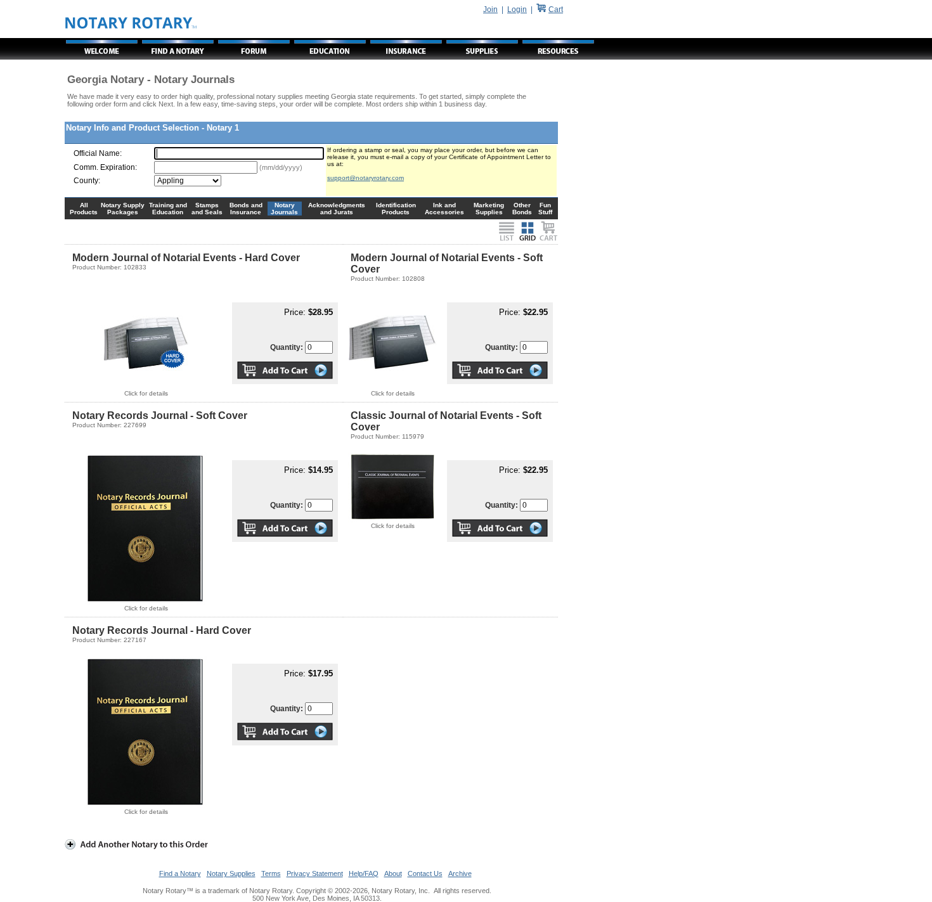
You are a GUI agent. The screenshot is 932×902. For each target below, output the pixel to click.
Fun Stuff (545, 209)
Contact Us (425, 873)
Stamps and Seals (207, 209)
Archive (460, 873)
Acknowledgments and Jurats (336, 209)
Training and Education (168, 209)
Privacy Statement (315, 873)
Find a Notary (180, 873)
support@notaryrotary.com (365, 177)
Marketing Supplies (489, 209)
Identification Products (396, 209)
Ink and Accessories (444, 209)
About (393, 873)
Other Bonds (522, 209)
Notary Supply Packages (123, 209)
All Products (84, 209)
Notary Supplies (231, 873)
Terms (271, 873)
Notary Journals (284, 209)
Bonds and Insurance (246, 209)
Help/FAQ (364, 873)
